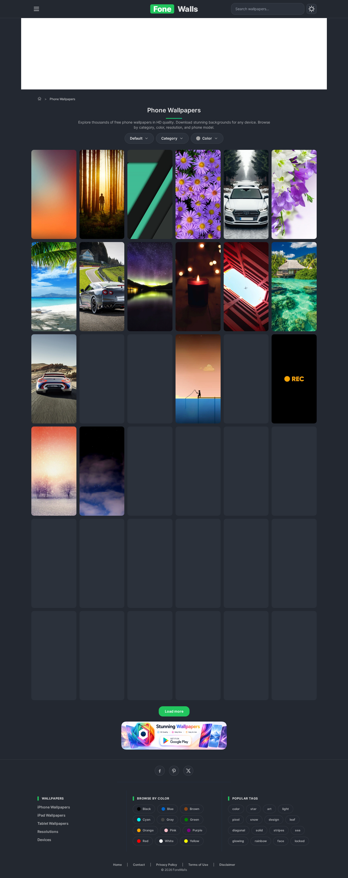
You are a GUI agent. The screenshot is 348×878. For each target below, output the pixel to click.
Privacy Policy (166, 865)
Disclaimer (227, 865)
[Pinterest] (174, 771)
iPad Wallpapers (51, 815)
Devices (44, 839)
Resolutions (47, 831)
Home (117, 865)
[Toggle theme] (311, 9)
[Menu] (36, 9)
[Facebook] (160, 771)
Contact (139, 865)
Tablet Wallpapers (53, 823)
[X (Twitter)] (188, 771)
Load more (174, 711)
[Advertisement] (174, 53)
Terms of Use (198, 865)
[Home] (39, 99)
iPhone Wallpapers (53, 807)
